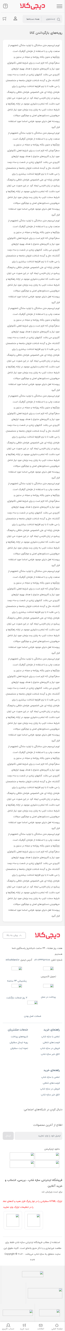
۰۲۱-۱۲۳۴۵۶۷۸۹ (42, 960)
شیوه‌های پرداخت (19, 1036)
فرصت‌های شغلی (51, 1042)
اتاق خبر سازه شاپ (50, 1054)
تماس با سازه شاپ (50, 1036)
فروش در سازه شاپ (50, 1048)
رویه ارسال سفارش (19, 1042)
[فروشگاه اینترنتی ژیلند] (32, 6)
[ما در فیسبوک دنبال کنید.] (57, 1118)
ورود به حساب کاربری (15, 18)
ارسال (8, 1135)
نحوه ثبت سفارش (19, 1048)
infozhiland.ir (12, 960)
